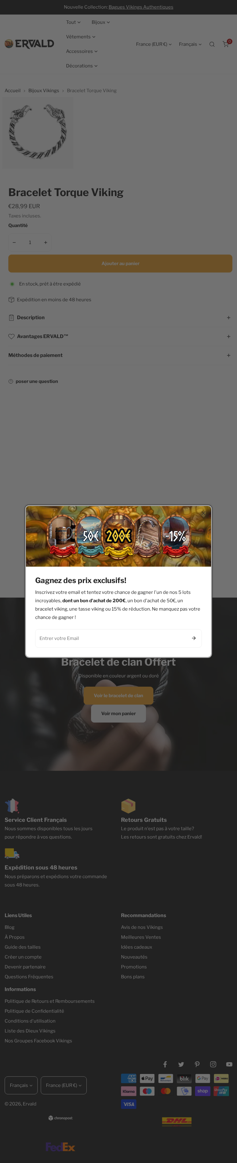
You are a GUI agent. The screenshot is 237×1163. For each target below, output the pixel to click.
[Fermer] (203, 513)
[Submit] (193, 638)
